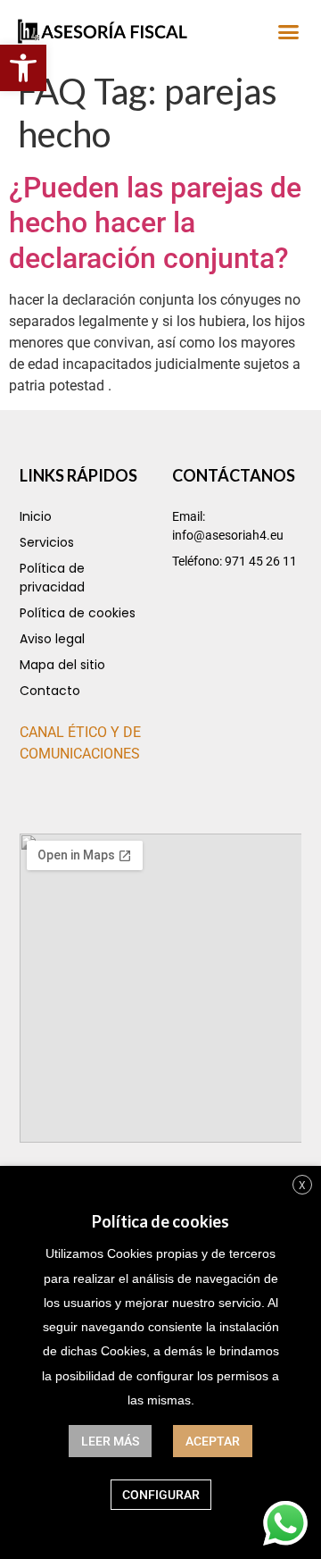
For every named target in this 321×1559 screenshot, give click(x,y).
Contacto (50, 691)
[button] (23, 68)
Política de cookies (78, 613)
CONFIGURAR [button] (161, 1495)
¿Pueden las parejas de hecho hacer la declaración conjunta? (155, 223)
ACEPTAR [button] (212, 1441)
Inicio (36, 516)
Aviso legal (52, 639)
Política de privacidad (52, 577)
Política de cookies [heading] (160, 1221)
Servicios (47, 542)
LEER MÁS (110, 1441)
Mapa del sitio (62, 665)
